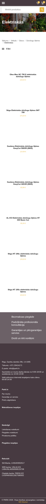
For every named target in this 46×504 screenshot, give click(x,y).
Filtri (8, 49)
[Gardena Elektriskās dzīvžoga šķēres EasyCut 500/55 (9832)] (23, 134)
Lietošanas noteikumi (10, 429)
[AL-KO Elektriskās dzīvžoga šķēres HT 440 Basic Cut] (23, 206)
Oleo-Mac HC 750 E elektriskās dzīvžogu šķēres (23, 75)
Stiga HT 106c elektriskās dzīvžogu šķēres (23, 255)
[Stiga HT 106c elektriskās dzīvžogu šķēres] (23, 242)
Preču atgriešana (9, 400)
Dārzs (21, 41)
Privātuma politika (9, 436)
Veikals (14, 41)
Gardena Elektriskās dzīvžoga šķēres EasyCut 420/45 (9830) (23, 183)
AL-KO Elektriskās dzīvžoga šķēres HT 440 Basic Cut (23, 219)
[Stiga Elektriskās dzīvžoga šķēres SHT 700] (23, 98)
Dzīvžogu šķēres (33, 41)
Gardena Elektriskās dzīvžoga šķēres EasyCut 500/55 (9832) (23, 147)
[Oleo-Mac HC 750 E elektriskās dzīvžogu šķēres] (23, 62)
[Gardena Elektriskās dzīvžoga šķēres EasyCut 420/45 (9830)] (23, 170)
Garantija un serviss (10, 397)
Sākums (5, 41)
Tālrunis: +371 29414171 (12, 365)
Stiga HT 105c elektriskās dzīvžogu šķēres (23, 291)
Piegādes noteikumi (10, 433)
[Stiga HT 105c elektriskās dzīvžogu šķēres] (23, 278)
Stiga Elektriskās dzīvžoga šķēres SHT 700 (23, 111)
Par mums (6, 394)
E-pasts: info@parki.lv (11, 368)
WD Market (23, 502)
